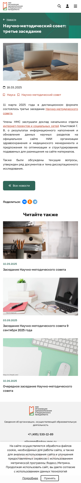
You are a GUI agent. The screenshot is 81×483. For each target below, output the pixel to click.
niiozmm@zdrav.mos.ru (40, 441)
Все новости (21, 185)
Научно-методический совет (41, 94)
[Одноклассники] (30, 201)
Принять (49, 478)
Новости (11, 19)
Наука (10, 94)
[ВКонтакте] (24, 201)
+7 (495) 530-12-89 (40, 434)
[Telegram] (35, 201)
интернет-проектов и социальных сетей (31, 126)
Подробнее (30, 478)
